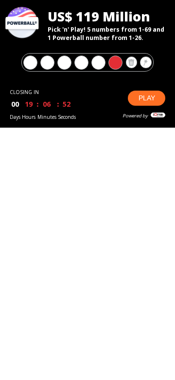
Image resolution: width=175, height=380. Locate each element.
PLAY (147, 98)
